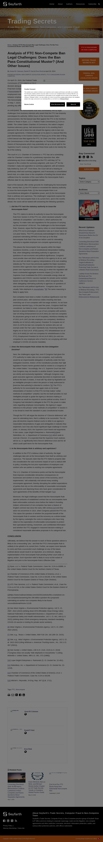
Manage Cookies (29, 104)
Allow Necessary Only (57, 104)
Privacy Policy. (64, 98)
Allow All (73, 104)
